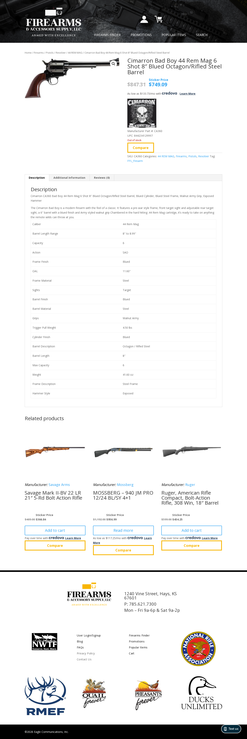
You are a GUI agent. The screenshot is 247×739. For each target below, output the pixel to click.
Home (28, 52)
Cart (131, 653)
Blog (80, 641)
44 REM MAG (75, 52)
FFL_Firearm (135, 161)
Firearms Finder (107, 35)
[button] (113, 63)
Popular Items (174, 35)
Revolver (61, 52)
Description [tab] (37, 177)
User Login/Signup (89, 635)
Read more (123, 530)
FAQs (80, 647)
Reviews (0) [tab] (102, 177)
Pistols (50, 52)
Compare (141, 147)
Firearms (39, 52)
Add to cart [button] (55, 530)
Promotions (141, 35)
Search (202, 35)
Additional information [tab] (69, 177)
